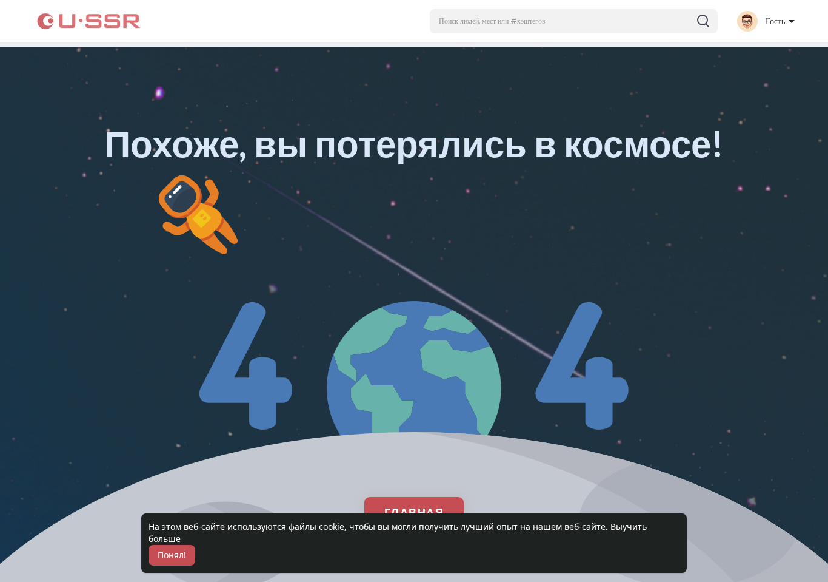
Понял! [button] (172, 555)
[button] (574, 21)
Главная (414, 511)
